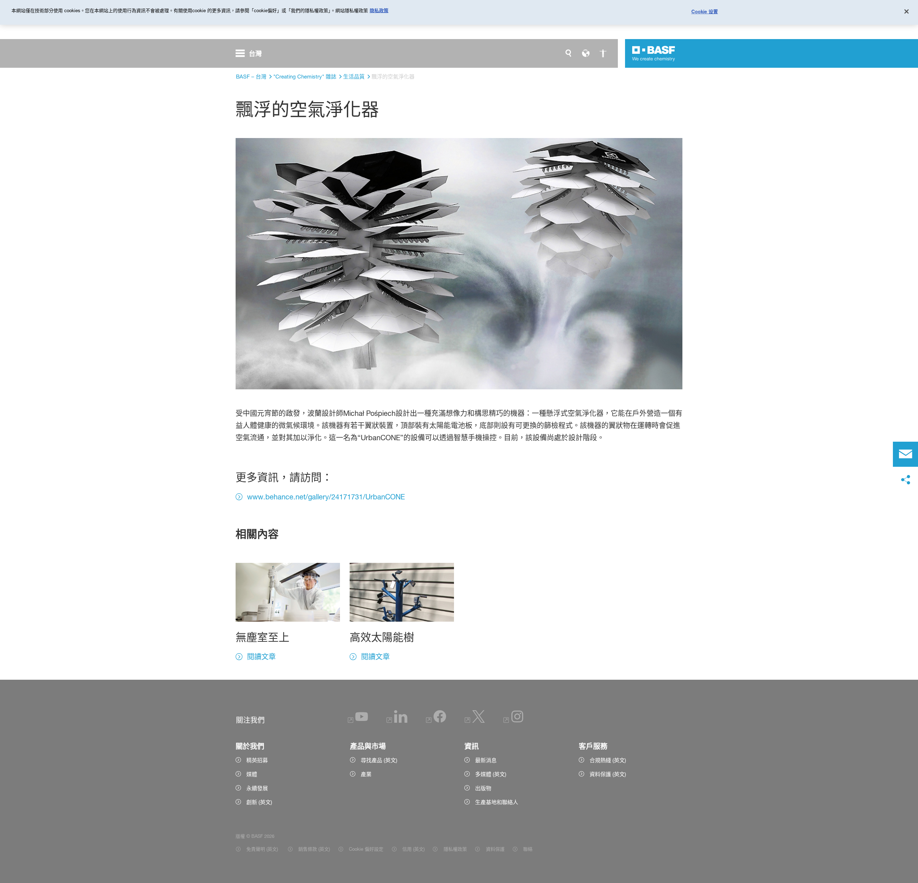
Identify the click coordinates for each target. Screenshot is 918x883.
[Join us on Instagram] (513, 721)
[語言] (585, 53)
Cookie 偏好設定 (366, 849)
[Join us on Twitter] (474, 721)
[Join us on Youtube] (357, 721)
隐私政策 (379, 10)
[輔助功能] (602, 53)
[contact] (905, 454)
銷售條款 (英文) (314, 849)
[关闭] (906, 11)
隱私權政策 (455, 849)
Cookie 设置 (704, 11)
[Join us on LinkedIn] (397, 721)
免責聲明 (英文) (262, 849)
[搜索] (568, 53)
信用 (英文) (413, 849)
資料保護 (495, 849)
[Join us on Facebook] (436, 721)
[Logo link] (653, 53)
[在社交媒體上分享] (905, 480)
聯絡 (528, 849)
